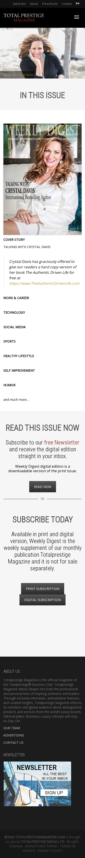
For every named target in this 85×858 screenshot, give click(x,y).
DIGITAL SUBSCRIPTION (42, 600)
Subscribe (19, 4)
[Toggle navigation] (77, 17)
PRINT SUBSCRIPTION (42, 588)
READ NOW (42, 487)
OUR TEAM (11, 728)
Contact (67, 4)
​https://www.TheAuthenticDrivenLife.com (44, 283)
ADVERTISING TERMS (41, 846)
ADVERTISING (13, 735)
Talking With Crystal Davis (17, 74)
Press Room (50, 4)
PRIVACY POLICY (50, 850)
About (34, 4)
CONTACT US (13, 742)
